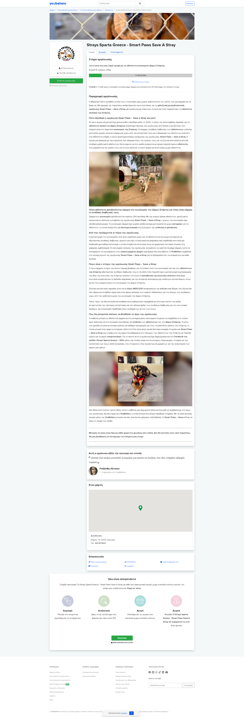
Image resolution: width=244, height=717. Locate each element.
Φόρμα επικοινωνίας (123, 676)
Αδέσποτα (109, 10)
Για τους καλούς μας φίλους (91, 10)
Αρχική (52, 10)
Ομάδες (53, 696)
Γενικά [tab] (91, 52)
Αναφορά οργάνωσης (59, 86)
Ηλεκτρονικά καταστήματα (60, 680)
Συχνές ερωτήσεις (123, 684)
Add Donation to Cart (59, 684)
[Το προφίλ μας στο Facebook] (150, 672)
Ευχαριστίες (120, 692)
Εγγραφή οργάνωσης (91, 672)
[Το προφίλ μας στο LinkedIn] (163, 672)
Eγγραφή (122, 638)
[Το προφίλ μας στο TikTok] (160, 672)
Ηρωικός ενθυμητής (57, 688)
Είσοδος (189, 3)
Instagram (130, 566)
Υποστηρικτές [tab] (116, 52)
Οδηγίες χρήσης (122, 688)
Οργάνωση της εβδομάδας (126, 680)
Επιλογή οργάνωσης (66, 81)
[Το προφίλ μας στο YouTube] (166, 672)
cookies (124, 713)
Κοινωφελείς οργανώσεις (67, 10)
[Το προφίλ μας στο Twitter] (153, 672)
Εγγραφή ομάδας (89, 676)
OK (131, 713)
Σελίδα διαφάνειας (57, 692)
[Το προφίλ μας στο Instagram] (156, 672)
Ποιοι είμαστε (121, 672)
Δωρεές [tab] (102, 52)
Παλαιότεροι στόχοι (141, 82)
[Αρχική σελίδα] (58, 3)
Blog (51, 700)
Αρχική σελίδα (55, 672)
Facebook (94, 566)
